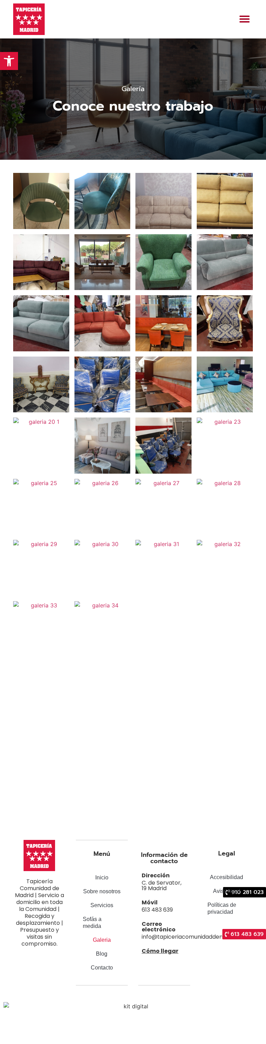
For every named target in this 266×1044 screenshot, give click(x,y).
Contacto (102, 968)
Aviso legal (226, 891)
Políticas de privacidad (221, 908)
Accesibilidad (226, 877)
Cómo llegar (160, 951)
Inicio (101, 877)
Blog (101, 954)
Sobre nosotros (102, 891)
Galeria (102, 940)
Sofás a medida (92, 922)
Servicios (101, 905)
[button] (244, 19)
